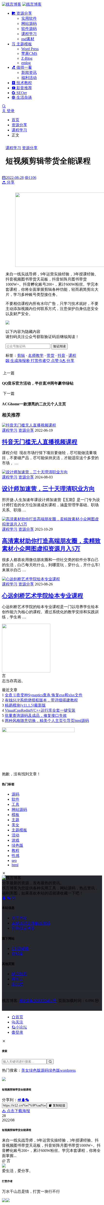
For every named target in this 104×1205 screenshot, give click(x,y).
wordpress (68, 1070)
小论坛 (21, 1027)
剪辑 (21, 355)
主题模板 (23, 44)
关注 (19, 1022)
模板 (15, 815)
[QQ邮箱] (13, 898)
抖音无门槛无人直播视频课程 (39, 442)
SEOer (21, 93)
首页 (15, 120)
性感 (15, 856)
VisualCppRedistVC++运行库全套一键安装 (40, 710)
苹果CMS (29, 53)
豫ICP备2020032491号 (37, 1001)
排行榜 (17, 984)
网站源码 (29, 23)
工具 (15, 804)
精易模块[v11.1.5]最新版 (25, 705)
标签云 (17, 979)
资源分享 (23, 13)
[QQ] (4, 898)
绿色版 (17, 845)
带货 (50, 355)
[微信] (9, 898)
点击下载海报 (18, 1111)
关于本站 (19, 918)
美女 (15, 825)
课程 (72, 355)
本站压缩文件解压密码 (31, 923)
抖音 (61, 355)
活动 (15, 835)
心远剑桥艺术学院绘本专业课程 (42, 596)
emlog (26, 63)
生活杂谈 (23, 97)
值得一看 (23, 67)
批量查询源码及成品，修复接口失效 (36, 715)
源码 (15, 794)
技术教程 (23, 83)
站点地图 (19, 974)
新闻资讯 (29, 72)
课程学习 (29, 34)
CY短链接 (20, 948)
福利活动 (29, 78)
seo (14, 860)
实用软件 (29, 18)
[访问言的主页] (26, 671)
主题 (15, 820)
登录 (10, 111)
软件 (15, 799)
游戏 (15, 840)
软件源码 (29, 29)
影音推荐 (23, 88)
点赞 (56, 361)
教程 (15, 850)
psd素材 (27, 39)
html (15, 865)
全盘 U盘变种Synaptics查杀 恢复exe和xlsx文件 (43, 695)
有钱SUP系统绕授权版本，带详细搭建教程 (41, 700)
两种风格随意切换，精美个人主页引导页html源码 (47, 721)
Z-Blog (26, 58)
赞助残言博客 (23, 928)
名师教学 (36, 355)
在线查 (17, 954)
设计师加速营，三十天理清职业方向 (48, 489)
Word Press (30, 49)
